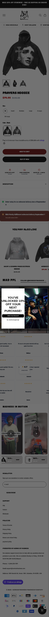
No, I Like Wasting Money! (13, 319)
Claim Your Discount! (13, 316)
